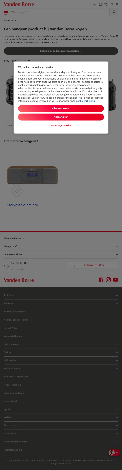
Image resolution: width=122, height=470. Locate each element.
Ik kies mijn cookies (61, 125)
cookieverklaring (85, 100)
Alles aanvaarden (61, 108)
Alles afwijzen (61, 116)
